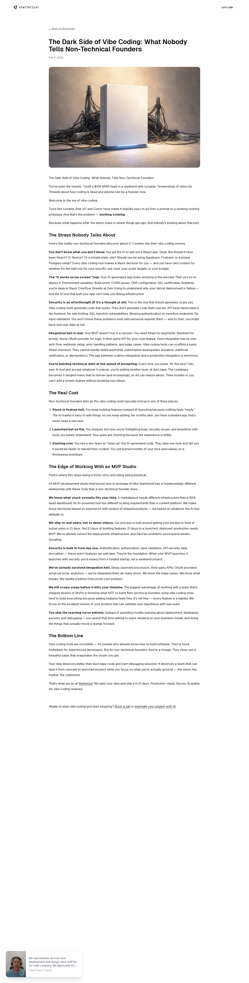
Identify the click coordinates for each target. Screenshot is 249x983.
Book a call (122, 706)
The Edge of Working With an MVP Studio (92, 466)
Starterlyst (85, 683)
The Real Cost (63, 393)
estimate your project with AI (155, 706)
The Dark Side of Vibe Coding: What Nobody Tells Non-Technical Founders (101, 178)
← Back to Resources (62, 28)
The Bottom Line (66, 635)
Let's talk (227, 7)
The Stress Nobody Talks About (82, 235)
